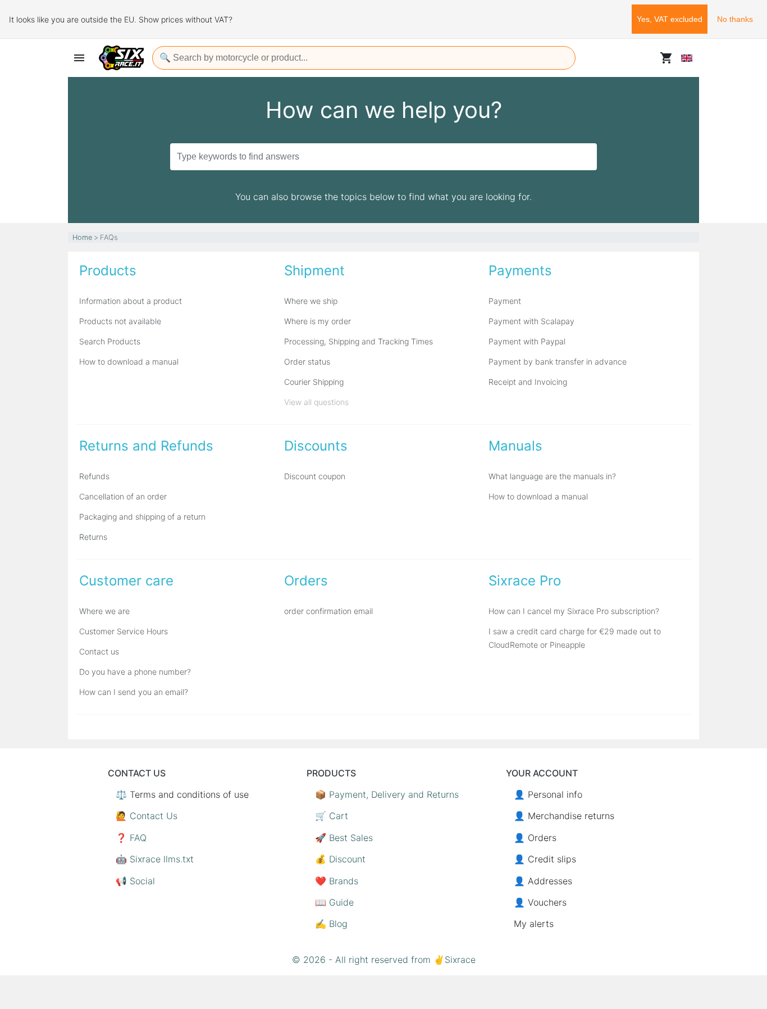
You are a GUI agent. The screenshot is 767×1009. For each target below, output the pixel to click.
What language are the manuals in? (552, 476)
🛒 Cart (331, 815)
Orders (306, 580)
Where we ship (310, 301)
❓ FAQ (131, 837)
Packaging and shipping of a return (142, 516)
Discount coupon (314, 476)
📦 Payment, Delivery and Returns (387, 794)
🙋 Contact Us (146, 815)
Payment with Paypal (526, 341)
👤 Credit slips (545, 859)
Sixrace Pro (524, 580)
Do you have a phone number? (135, 671)
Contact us (99, 651)
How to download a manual (129, 361)
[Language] (687, 58)
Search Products (109, 341)
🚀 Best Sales (344, 837)
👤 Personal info (548, 794)
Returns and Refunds (146, 446)
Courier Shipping (314, 382)
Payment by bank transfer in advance (557, 361)
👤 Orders (535, 837)
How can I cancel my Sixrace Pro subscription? (573, 611)
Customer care (126, 580)
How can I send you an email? (133, 692)
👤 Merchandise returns (564, 815)
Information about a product (130, 301)
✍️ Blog (331, 923)
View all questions (316, 402)
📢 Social (135, 881)
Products (107, 270)
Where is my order (317, 321)
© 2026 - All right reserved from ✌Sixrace (384, 959)
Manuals (515, 446)
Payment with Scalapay (531, 321)
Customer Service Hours (123, 631)
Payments (520, 270)
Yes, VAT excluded (669, 19)
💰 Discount (340, 859)
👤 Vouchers (540, 902)
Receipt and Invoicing (527, 382)
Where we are (104, 611)
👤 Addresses (543, 881)
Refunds (94, 476)
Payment (504, 301)
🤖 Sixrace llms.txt (155, 859)
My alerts (534, 923)
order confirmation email (328, 611)
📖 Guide (334, 902)
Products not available (120, 321)
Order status (307, 361)
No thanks (735, 19)
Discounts (316, 446)
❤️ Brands (336, 881)
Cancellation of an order (123, 496)
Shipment (314, 270)
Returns (93, 537)
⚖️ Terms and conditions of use (182, 794)
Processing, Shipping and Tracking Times (358, 341)
